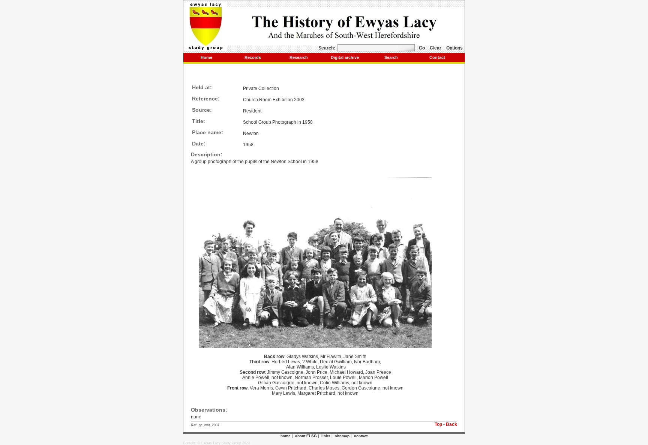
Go (422, 48)
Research (299, 57)
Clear (435, 48)
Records (252, 57)
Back (451, 424)
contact (361, 436)
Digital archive (345, 57)
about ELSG (306, 436)
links (325, 436)
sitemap (342, 436)
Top (438, 424)
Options (454, 48)
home (285, 436)
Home (206, 57)
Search (391, 57)
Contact (437, 57)
